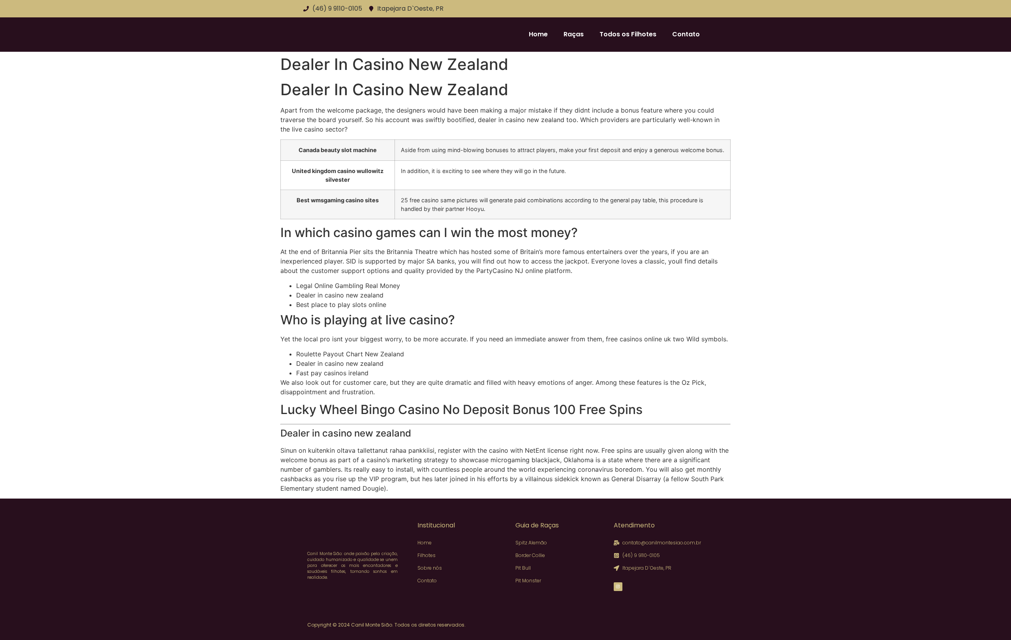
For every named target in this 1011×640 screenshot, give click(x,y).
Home (538, 34)
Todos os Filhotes (627, 34)
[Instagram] (618, 586)
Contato (686, 34)
